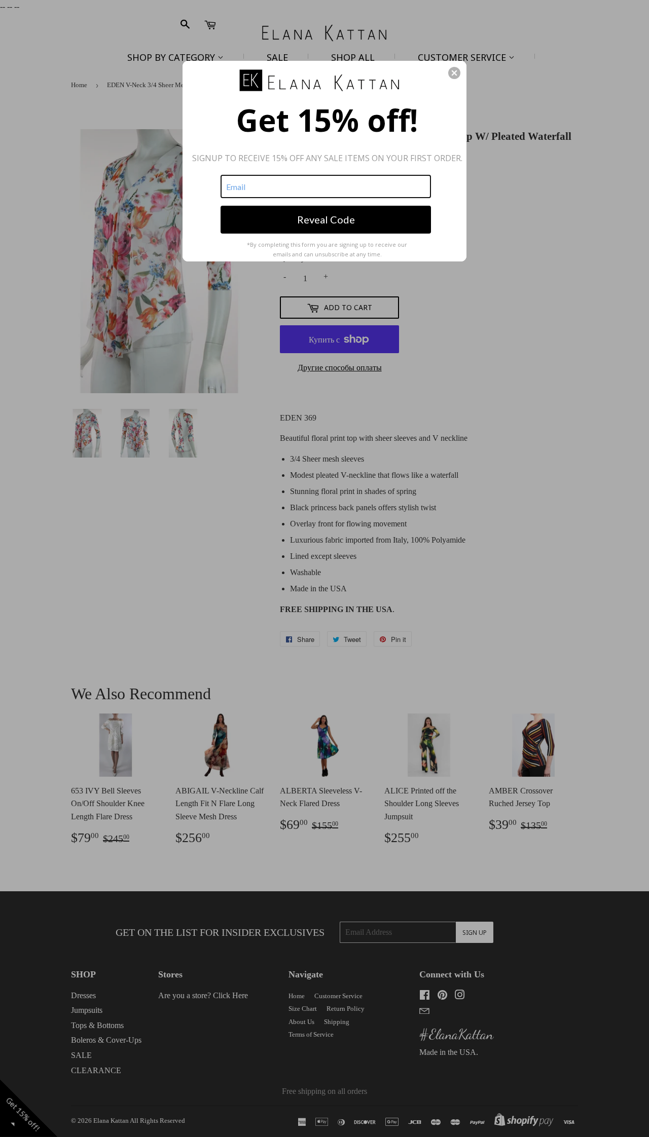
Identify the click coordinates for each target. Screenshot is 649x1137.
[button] (454, 73)
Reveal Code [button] (326, 219)
